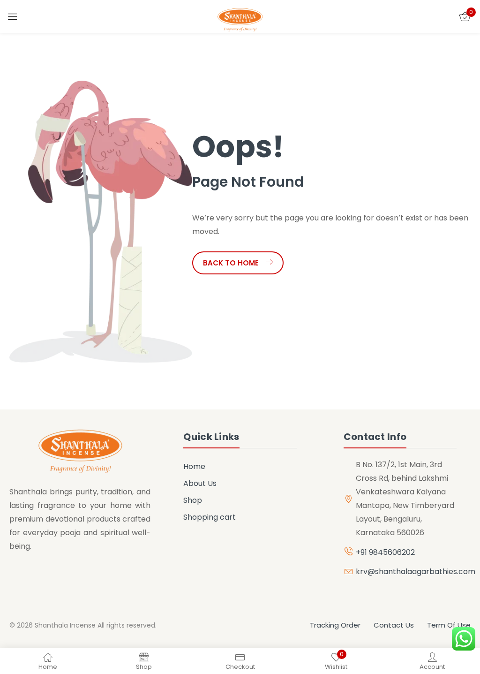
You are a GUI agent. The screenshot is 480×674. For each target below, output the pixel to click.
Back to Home (231, 263)
